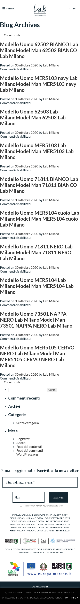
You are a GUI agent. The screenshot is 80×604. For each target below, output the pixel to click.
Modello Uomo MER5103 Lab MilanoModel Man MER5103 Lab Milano (37, 151)
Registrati (23, 439)
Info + (74, 597)
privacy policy (42, 506)
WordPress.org (27, 454)
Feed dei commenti (29, 450)
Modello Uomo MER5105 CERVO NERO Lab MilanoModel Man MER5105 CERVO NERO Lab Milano (37, 356)
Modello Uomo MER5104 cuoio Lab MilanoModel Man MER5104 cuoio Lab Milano (39, 219)
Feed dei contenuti (29, 446)
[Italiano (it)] (69, 8)
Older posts (10, 35)
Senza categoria (27, 423)
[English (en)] (74, 8)
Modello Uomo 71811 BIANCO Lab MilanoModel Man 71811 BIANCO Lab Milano (39, 185)
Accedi (21, 443)
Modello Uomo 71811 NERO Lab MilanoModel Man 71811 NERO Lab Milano (36, 252)
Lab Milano (51, 65)
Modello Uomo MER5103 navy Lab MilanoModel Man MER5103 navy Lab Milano (39, 84)
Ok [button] (66, 597)
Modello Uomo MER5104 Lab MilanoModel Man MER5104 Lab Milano (37, 286)
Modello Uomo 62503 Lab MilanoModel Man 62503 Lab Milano (33, 117)
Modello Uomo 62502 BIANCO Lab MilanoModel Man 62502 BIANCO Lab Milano (39, 50)
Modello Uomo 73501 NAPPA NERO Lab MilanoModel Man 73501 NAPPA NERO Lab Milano (36, 320)
